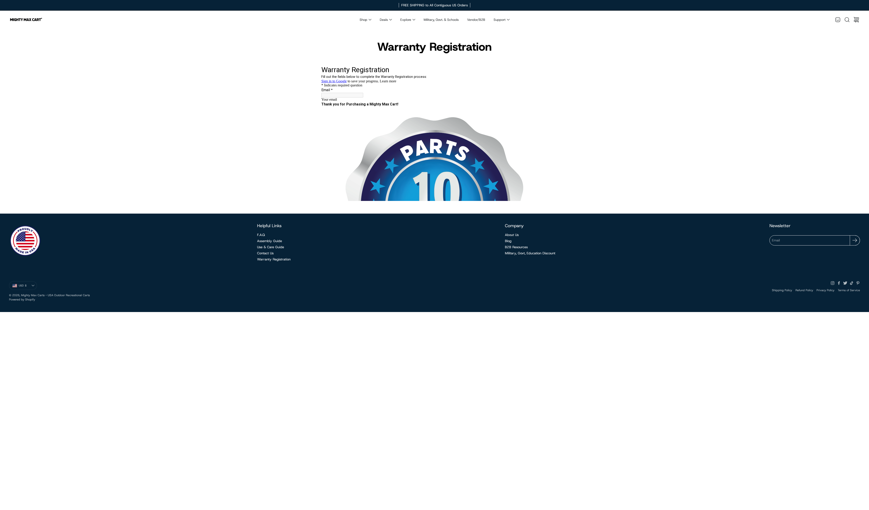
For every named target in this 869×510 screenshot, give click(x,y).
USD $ (28, 286)
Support (500, 20)
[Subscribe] (855, 240)
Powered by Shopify (22, 299)
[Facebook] (839, 283)
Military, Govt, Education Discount (530, 253)
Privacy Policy (825, 290)
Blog (508, 241)
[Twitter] (845, 283)
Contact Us (265, 253)
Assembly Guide (269, 241)
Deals (384, 20)
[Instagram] (833, 283)
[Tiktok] (852, 283)
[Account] (837, 19)
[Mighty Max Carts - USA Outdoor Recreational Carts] (26, 19)
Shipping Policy (782, 290)
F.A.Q (261, 235)
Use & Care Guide (270, 247)
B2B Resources (516, 247)
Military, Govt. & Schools (441, 20)
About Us (512, 235)
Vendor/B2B (476, 20)
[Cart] (856, 19)
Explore (405, 20)
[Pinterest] (858, 283)
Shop (363, 20)
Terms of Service (849, 290)
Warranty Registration (274, 259)
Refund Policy (804, 290)
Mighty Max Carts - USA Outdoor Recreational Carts (55, 295)
